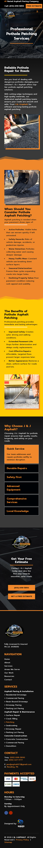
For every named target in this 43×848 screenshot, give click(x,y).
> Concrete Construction (16, 739)
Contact (8, 680)
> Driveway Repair (12, 729)
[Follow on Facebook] (6, 813)
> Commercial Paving (14, 698)
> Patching (9, 722)
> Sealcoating (10, 726)
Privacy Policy (22, 839)
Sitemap (8, 842)
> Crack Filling (10, 719)
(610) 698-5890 (21, 587)
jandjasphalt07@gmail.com (19, 764)
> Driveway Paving (12, 705)
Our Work (9, 673)
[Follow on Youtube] (11, 813)
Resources (9, 676)
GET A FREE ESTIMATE (21, 596)
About (7, 663)
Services (8, 666)
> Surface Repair (12, 716)
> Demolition (10, 746)
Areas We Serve (12, 670)
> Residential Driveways (15, 695)
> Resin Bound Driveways (16, 702)
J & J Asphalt (21, 104)
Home (7, 659)
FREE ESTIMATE (34, 6)
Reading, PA (12, 767)
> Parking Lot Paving (14, 709)
